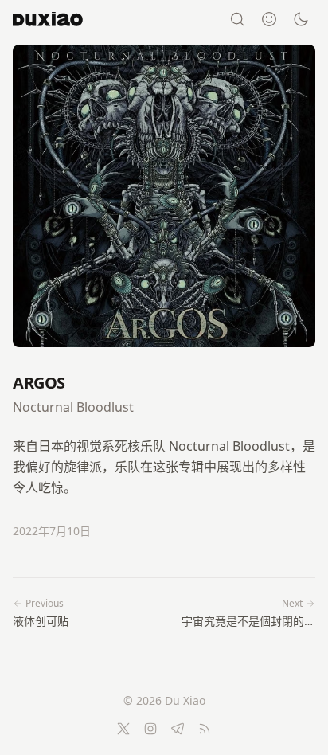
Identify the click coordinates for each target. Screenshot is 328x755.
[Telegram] (177, 729)
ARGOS (39, 382)
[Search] (237, 19)
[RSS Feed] (204, 729)
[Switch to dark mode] (301, 19)
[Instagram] (150, 729)
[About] (269, 19)
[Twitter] (123, 729)
